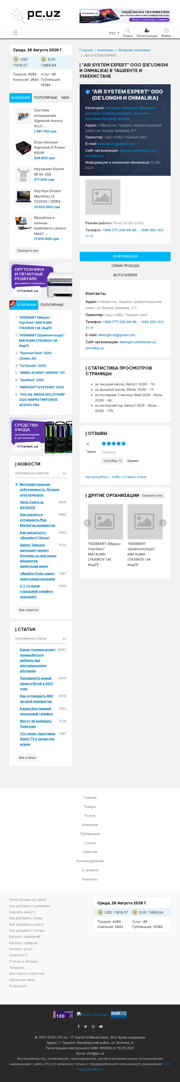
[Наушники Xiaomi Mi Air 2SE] (23, 174)
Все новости (28, 610)
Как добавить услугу (26, 924)
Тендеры (16, 967)
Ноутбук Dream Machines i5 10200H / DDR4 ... (49, 196)
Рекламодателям (90, 861)
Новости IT (18, 955)
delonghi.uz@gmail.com (116, 144)
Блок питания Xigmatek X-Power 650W (49, 147)
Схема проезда (125, 266)
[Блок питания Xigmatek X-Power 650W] (23, 148)
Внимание (20, 97)
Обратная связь (22, 980)
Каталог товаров (23, 943)
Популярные (45, 97)
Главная (86, 50)
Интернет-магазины (134, 50)
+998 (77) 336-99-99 (119, 230)
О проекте (90, 870)
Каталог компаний (24, 936)
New (65, 97)
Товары (90, 807)
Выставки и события (26, 973)
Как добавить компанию (29, 906)
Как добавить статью (27, 930)
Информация (125, 256)
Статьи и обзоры (23, 961)
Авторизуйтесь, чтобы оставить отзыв (116, 477)
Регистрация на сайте (27, 899)
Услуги (90, 815)
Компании (105, 50)
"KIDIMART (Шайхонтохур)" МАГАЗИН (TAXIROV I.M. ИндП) (141, 554)
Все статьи (27, 757)
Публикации (90, 834)
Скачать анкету (22, 912)
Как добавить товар (25, 918)
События (90, 852)
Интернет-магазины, (122, 108)
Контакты (90, 879)
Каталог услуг (21, 949)
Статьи (90, 843)
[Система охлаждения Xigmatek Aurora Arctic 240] (23, 116)
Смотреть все (152, 495)
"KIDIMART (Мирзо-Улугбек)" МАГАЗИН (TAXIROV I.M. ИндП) (105, 554)
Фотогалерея (125, 275)
